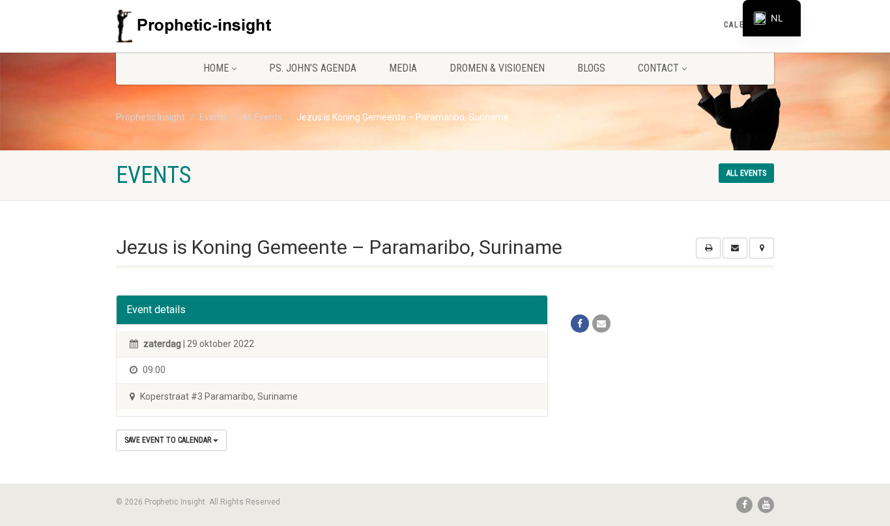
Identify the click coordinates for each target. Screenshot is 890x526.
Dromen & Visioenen (497, 68)
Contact (658, 68)
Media (403, 68)
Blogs (591, 68)
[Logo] (219, 26)
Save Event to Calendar (168, 440)
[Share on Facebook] (580, 323)
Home (216, 68)
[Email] (601, 323)
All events (746, 173)
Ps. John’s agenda (312, 68)
